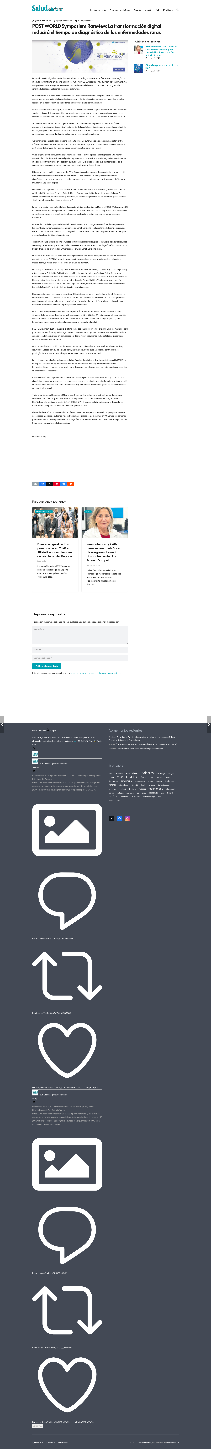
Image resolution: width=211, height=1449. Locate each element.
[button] (177, 10)
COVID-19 (131, 777)
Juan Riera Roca (43, 21)
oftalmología (170, 789)
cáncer (143, 777)
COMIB (120, 777)
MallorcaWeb (173, 1443)
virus (118, 801)
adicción (119, 773)
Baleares (147, 773)
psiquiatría (153, 793)
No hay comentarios (86, 21)
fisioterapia (169, 781)
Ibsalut (143, 785)
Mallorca (122, 789)
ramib (162, 793)
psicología (141, 793)
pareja (111, 793)
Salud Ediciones (45, 764)
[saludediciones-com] (47, 8)
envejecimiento (140, 781)
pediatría (120, 793)
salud (170, 793)
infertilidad (152, 785)
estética (150, 781)
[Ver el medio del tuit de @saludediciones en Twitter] (67, 864)
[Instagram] (127, 818)
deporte (167, 777)
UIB (160, 797)
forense (112, 785)
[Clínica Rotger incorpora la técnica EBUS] (138, 68)
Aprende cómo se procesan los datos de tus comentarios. (96, 673)
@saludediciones (59, 764)
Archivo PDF (37, 1443)
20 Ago (35, 767)
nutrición (142, 789)
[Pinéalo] (56, 484)
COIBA (111, 777)
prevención (130, 793)
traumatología (149, 797)
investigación (163, 785)
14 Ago (35, 1098)
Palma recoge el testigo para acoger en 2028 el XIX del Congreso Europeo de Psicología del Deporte (54, 550)
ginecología (123, 785)
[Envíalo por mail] (35, 484)
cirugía (171, 773)
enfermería (126, 781)
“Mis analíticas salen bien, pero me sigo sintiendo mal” (140, 749)
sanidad (113, 796)
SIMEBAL (136, 797)
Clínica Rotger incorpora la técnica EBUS (161, 67)
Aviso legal (63, 1443)
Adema (111, 774)
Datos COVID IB (156, 777)
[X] (111, 818)
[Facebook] (119, 818)
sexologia (125, 797)
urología (167, 797)
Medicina (132, 789)
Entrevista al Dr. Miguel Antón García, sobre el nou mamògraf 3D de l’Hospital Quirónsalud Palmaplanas (142, 738)
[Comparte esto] (42, 484)
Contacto (51, 1443)
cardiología (161, 773)
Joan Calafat (112, 789)
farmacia (159, 781)
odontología (156, 789)
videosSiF (111, 800)
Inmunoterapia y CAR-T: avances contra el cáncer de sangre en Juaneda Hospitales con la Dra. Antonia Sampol (161, 51)
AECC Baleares (132, 773)
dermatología (113, 781)
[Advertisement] (80, 458)
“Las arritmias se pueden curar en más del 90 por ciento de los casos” (146, 744)
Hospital (134, 785)
